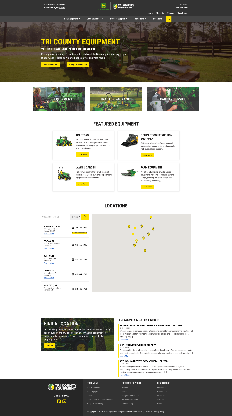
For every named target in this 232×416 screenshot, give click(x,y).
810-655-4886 (81, 245)
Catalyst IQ (149, 412)
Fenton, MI (49, 241)
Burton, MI (49, 256)
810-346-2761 (81, 289)
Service (125, 387)
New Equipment (71, 18)
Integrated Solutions (130, 395)
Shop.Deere (182, 13)
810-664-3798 (81, 274)
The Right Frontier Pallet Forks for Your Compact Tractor (151, 325)
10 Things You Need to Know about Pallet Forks (144, 361)
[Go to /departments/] (173, 99)
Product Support (117, 18)
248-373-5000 (182, 7)
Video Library (127, 403)
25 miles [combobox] (75, 217)
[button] (80, 18)
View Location (49, 234)
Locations (157, 18)
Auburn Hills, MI (52, 226)
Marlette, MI (50, 285)
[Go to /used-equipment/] (59, 99)
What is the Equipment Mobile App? (138, 345)
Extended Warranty (130, 399)
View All (62, 8)
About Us (160, 13)
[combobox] (55, 217)
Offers (89, 395)
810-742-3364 (81, 259)
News (150, 13)
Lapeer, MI (49, 270)
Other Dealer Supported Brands (100, 399)
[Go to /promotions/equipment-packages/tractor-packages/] (116, 99)
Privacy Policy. (159, 412)
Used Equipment (94, 18)
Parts (124, 391)
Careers (170, 13)
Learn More (125, 340)
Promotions (139, 18)
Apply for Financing (95, 403)
